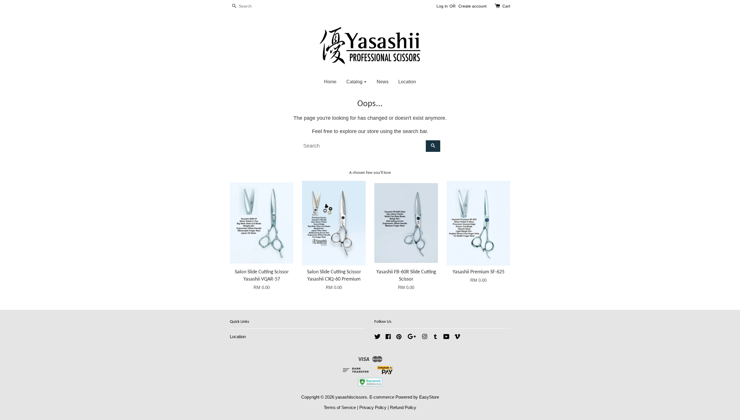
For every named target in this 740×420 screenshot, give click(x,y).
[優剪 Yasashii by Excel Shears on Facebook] (388, 337)
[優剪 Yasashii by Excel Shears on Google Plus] (411, 337)
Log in (442, 6)
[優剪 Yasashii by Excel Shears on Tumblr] (435, 337)
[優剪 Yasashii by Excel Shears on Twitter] (377, 337)
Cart (506, 6)
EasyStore (429, 397)
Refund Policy (403, 407)
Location (407, 81)
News (382, 81)
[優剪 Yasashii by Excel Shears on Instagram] (424, 337)
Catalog (355, 81)
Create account (472, 6)
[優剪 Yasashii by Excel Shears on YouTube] (446, 337)
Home (330, 81)
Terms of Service (340, 407)
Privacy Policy (372, 407)
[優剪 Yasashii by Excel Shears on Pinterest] (399, 337)
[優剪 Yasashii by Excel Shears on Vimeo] (457, 337)
